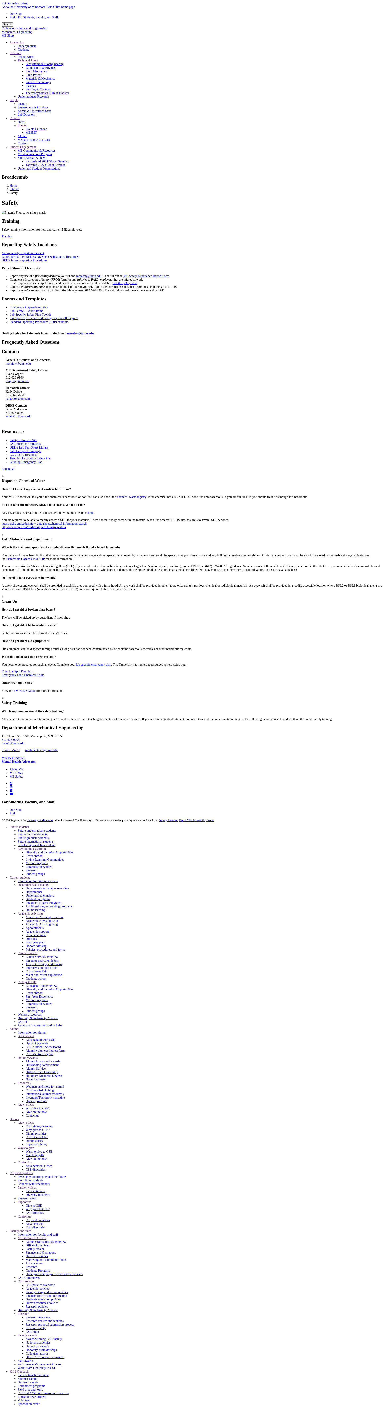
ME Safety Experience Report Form (146, 276)
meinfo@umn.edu (13, 743)
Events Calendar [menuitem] (36, 129)
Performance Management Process (39, 1364)
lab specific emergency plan (93, 664)
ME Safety (16, 776)
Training (7, 236)
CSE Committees (29, 1277)
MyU (13, 813)
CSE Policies (26, 1281)
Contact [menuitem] (22, 143)
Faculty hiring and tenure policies (47, 1292)
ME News (16, 773)
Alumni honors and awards (43, 1061)
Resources (24, 1083)
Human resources (37, 1256)
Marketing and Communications (46, 1259)
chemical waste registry (131, 497)
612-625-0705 (11, 739)
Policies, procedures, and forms (45, 949)
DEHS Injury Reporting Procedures (24, 260)
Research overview (38, 1317)
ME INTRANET (13, 758)
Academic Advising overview (44, 917)
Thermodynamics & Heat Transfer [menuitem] (47, 93)
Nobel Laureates (36, 1079)
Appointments (35, 928)
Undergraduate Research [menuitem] (33, 96)
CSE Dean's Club (37, 1137)
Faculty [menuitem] (22, 103)
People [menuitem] (14, 100)
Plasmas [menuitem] (31, 85)
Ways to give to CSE (39, 1151)
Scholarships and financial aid (36, 845)
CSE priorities (35, 1212)
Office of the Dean (37, 1245)
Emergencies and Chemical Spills (23, 675)
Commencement (36, 935)
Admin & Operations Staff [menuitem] (34, 111)
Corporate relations (38, 1220)
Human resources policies (42, 1303)
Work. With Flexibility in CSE (37, 1368)
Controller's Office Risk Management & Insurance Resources (40, 256)
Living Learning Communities (45, 859)
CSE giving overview (39, 1126)
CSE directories (36, 1169)
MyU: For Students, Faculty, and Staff (34, 17)
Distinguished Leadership (42, 1072)
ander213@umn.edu (18, 416)
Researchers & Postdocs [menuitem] (33, 107)
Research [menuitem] (15, 53)
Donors (14, 1119)
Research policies (37, 1306)
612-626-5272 (11, 750)
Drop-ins (31, 938)
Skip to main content (15, 3)
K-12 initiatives (35, 1191)
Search (7, 24)
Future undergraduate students (37, 830)
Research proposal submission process (50, 1324)
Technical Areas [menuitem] (28, 60)
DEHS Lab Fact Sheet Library (29, 447)
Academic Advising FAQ (42, 920)
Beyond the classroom (32, 848)
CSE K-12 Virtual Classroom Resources (43, 1393)
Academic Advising (30, 913)
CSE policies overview (40, 1285)
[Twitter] (11, 787)
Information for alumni (32, 1032)
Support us (24, 1202)
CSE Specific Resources (25, 443)
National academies (38, 1342)
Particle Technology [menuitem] (38, 82)
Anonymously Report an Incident (23, 253)
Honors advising (36, 946)
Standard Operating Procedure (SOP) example (39, 322)
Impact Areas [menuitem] (26, 56)
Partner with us (27, 1187)
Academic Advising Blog (42, 924)
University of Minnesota (40, 820)
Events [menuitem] (22, 125)
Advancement (34, 1223)
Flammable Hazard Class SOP (25, 559)
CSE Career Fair (36, 971)
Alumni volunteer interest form (45, 1050)
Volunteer (24, 1400)
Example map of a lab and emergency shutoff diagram (44, 318)
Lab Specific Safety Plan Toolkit (30, 314)
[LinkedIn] (11, 790)
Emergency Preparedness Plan (29, 307)
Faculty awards (27, 1335)
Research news (27, 1198)
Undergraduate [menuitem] (27, 46)
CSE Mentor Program (39, 1054)
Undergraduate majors (40, 895)
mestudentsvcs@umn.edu (41, 750)
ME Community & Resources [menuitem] (36, 150)
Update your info (36, 1101)
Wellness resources (30, 1014)
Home (13, 185)
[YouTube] (11, 794)
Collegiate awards (37, 1353)
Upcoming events (37, 1043)
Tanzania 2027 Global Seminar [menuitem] (45, 165)
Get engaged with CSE (40, 1039)
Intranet (14, 189)
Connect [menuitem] (15, 118)
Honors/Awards (28, 1057)
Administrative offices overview (46, 1241)
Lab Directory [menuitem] (26, 114)
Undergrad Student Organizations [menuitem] (39, 168)
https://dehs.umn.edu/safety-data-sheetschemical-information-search (44, 523)
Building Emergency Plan (26, 462)
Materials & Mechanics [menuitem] (40, 78)
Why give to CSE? (38, 1108)
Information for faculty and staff (38, 1234)
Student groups (35, 874)
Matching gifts (35, 1155)
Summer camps (27, 1378)
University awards (37, 1346)
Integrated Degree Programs (43, 902)
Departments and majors (33, 884)
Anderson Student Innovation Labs (40, 1025)
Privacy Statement (168, 820)
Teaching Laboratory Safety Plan (30, 458)
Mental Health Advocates (19, 761)
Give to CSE (26, 1104)
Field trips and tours (30, 1389)
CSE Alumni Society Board (43, 1047)
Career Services (27, 953)
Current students (20, 877)
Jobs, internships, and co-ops (44, 964)
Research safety (36, 1328)
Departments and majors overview (47, 888)
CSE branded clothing (40, 1090)
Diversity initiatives (38, 1194)
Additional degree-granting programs (49, 906)
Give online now (36, 1112)
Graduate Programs (38, 1270)
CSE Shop (32, 1331)
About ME (16, 769)
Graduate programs (38, 899)
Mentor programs (37, 863)
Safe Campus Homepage (25, 451)
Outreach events (28, 1382)
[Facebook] (11, 783)
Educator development (32, 1396)
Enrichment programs (31, 1386)
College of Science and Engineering (24, 28)
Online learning (35, 910)
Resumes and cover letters (42, 960)
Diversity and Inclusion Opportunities (49, 852)
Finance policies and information (46, 1295)
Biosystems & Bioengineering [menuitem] (45, 64)
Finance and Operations (41, 1252)
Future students (19, 827)
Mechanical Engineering (17, 32)
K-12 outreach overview (33, 1375)
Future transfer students (32, 834)
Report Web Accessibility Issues (196, 820)
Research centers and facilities (45, 1321)
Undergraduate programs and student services (54, 1274)
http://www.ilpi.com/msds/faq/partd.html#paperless (34, 527)
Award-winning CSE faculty (44, 1339)
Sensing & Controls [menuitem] (38, 89)
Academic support (37, 931)
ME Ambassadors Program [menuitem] (35, 154)
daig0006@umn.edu (18, 398)
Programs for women (39, 866)
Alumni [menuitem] (22, 136)
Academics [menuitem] (17, 42)
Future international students (35, 841)
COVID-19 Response (23, 454)
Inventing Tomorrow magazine (45, 1097)
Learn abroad (34, 856)
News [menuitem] (21, 121)
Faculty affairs (35, 1249)
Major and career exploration (44, 975)
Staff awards (25, 1360)
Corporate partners (21, 1173)
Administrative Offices (32, 1238)
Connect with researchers (34, 1184)
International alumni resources (45, 1094)
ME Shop (8, 35)
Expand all (8, 468)
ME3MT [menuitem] (31, 132)
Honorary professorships (41, 1350)
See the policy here (125, 283)
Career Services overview (42, 956)
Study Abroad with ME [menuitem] (32, 157)
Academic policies (37, 1288)
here (90, 512)
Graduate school (36, 978)
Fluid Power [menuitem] (33, 75)
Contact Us (25, 1162)
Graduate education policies (43, 1299)
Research (31, 870)
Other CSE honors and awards (45, 1357)
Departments (34, 892)
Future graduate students (33, 838)
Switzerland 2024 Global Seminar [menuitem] (47, 161)
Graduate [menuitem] (23, 49)
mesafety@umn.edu (88, 276)
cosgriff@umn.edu (17, 381)
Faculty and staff (20, 1231)
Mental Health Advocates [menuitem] (34, 139)
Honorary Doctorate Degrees (44, 1075)
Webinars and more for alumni (45, 1086)
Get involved (26, 1036)
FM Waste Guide (24, 690)
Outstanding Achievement (42, 1065)
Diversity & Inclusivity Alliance (38, 1018)
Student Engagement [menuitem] (23, 147)
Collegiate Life (27, 982)
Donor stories (34, 1140)
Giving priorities (36, 1133)
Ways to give (26, 1148)
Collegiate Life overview (41, 985)
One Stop (16, 13)
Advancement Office (39, 1166)
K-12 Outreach (19, 1371)
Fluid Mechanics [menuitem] (36, 71)
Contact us (32, 1115)
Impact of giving (36, 1144)
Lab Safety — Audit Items (26, 311)
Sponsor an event (29, 1404)
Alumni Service (36, 1068)
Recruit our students (30, 1180)
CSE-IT (23, 1021)
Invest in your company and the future (42, 1176)
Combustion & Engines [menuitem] (40, 67)
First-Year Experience (39, 996)
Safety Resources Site (23, 440)
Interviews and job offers (41, 967)
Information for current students (38, 881)
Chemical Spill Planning (17, 671)
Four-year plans (36, 942)
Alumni (14, 1029)
